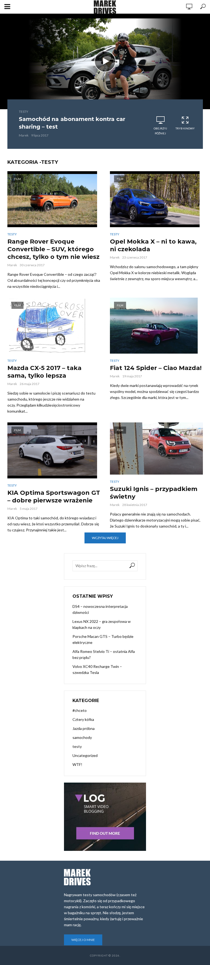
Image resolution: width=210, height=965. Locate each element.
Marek (23, 135)
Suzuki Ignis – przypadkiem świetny (153, 492)
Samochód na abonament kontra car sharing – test (72, 123)
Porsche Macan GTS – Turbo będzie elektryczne (102, 639)
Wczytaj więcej (105, 538)
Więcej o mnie (83, 940)
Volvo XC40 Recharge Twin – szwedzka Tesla (97, 669)
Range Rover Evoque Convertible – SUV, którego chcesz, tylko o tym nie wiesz (53, 249)
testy (23, 111)
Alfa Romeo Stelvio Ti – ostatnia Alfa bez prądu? (103, 654)
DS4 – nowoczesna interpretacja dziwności (100, 609)
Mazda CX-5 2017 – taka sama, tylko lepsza (44, 371)
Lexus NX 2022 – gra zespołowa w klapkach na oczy (101, 624)
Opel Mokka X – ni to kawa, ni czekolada (153, 245)
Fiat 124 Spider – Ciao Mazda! (156, 368)
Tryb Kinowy (185, 128)
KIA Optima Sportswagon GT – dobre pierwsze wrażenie (53, 496)
